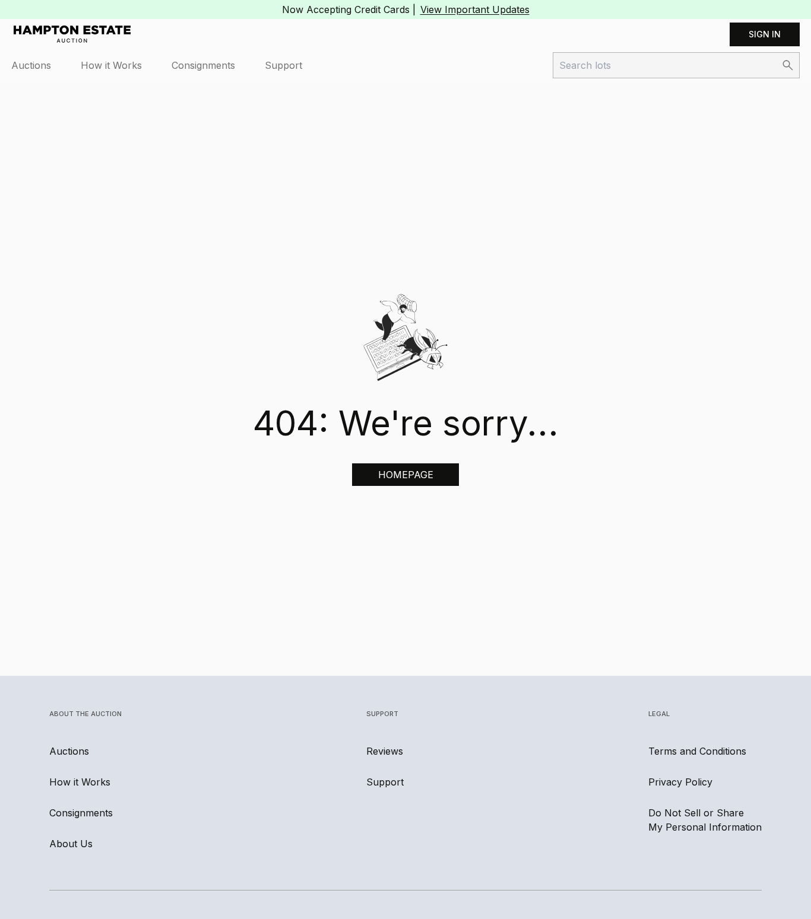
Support (283, 65)
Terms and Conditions (697, 751)
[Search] (787, 65)
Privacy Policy (680, 782)
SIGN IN (765, 34)
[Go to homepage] (72, 34)
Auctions (31, 65)
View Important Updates (475, 9)
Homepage (405, 475)
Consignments (203, 65)
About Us (71, 844)
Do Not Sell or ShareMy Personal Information (705, 820)
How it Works (111, 65)
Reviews (384, 751)
